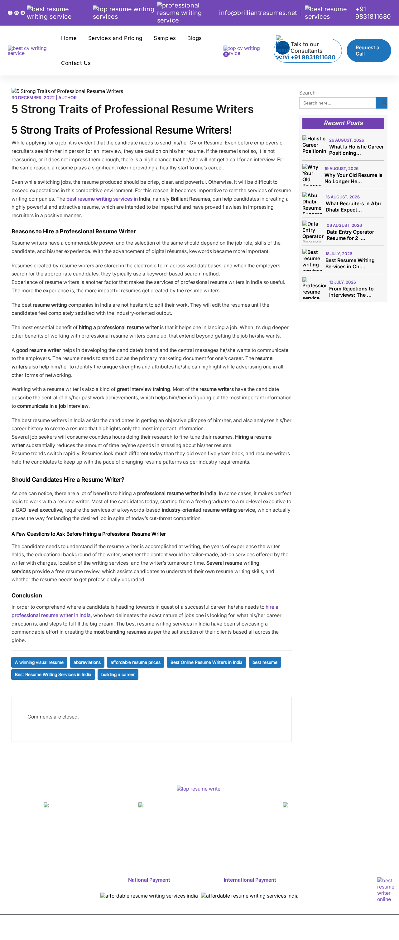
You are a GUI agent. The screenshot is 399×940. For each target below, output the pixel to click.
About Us (63, 839)
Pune (172, 846)
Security (372, 930)
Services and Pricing (115, 38)
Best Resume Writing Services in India (53, 674)
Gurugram (36, 846)
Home (69, 38)
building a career (118, 674)
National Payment (149, 880)
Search (307, 93)
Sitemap (179, 852)
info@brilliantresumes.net (258, 13)
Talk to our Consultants (313, 51)
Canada (248, 846)
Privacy (341, 930)
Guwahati (72, 846)
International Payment (250, 880)
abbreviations (87, 662)
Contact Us (76, 63)
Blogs (194, 38)
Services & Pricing (109, 839)
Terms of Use (304, 930)
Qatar (344, 846)
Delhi (183, 839)
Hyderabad (109, 846)
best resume (264, 662)
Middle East (311, 846)
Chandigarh (328, 839)
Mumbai (248, 839)
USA (221, 846)
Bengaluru (214, 839)
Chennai (364, 839)
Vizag (197, 846)
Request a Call (367, 50)
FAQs (369, 846)
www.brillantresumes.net (79, 816)
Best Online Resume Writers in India (207, 662)
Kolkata (145, 846)
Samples (165, 38)
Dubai (277, 846)
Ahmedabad (286, 839)
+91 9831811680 (373, 12)
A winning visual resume (39, 662)
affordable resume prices (136, 662)
